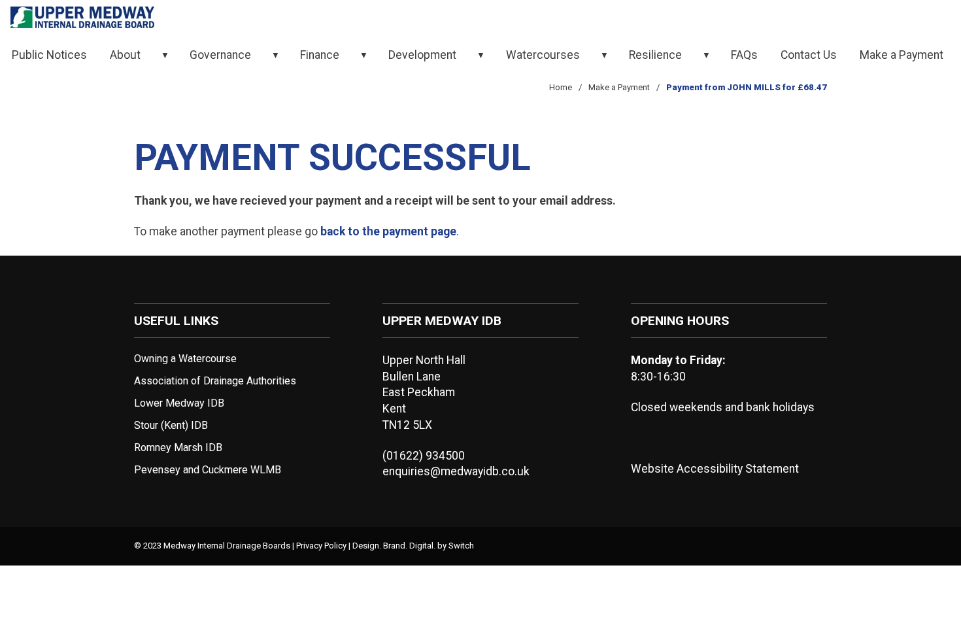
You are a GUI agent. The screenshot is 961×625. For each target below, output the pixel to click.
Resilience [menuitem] (655, 54)
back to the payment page (388, 231)
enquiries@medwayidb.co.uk (456, 471)
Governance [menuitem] (220, 54)
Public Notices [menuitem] (49, 54)
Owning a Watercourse (185, 358)
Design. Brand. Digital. (393, 545)
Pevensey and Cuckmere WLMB (207, 470)
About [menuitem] (125, 54)
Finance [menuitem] (319, 54)
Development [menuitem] (422, 54)
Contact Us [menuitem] (809, 54)
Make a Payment (619, 87)
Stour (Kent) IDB (171, 425)
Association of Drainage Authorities (215, 381)
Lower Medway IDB (179, 403)
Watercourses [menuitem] (543, 54)
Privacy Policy (321, 545)
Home (560, 87)
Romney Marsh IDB (178, 447)
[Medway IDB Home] (82, 19)
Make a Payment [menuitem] (901, 54)
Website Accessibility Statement (715, 468)
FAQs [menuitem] (744, 54)
